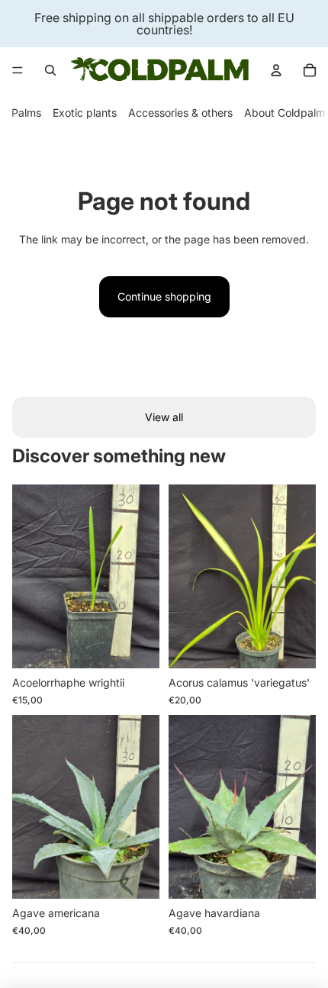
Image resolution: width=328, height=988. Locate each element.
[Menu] (17, 70)
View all (164, 416)
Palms (26, 112)
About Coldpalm (284, 112)
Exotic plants (85, 112)
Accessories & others (180, 112)
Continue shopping (164, 296)
